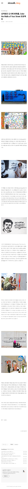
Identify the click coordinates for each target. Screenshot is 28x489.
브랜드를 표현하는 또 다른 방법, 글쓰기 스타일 (9, 458)
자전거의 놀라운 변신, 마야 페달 (6, 454)
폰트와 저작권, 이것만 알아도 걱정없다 (7, 460)
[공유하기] (5, 444)
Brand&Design (4, 449)
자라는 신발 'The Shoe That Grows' (7, 453)
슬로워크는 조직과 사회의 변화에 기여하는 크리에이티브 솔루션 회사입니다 (11, 472)
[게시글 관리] (7, 444)
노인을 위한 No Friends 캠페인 (6, 451)
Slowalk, (11, 486)
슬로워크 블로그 (7, 470)
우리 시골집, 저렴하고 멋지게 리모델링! (7, 463)
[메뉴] (2, 3)
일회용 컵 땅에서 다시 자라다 (6, 461)
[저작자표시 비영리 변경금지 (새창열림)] (16, 444)
